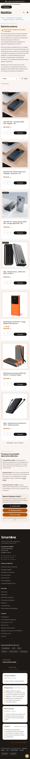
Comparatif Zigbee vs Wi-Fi (8, 583)
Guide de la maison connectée (9, 566)
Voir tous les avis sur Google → (19, 742)
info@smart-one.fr (6, 552)
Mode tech (4, 603)
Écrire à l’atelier (16, 514)
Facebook (4, 753)
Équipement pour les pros (8, 628)
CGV (7, 750)
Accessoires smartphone (7, 600)
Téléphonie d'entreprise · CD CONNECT (11, 630)
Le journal (3, 636)
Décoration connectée (7, 597)
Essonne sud (24, 651)
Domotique (4, 592)
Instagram (13, 753)
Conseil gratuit (5, 617)
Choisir (10, 79)
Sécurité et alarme (6, 575)
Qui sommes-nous (6, 633)
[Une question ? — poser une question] (27, 756)
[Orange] (6, 326)
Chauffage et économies (7, 572)
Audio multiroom (5, 578)
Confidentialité (14, 750)
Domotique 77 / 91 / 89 (7, 622)
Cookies (21, 750)
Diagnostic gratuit (16, 510)
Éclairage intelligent (6, 569)
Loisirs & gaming (5, 605)
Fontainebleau (5, 648)
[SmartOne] (6, 12)
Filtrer (24, 79)
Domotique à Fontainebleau (8, 619)
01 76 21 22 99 (16, 506)
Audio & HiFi (4, 594)
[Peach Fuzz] (10, 326)
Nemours (4, 651)
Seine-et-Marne (14, 651)
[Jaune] (4, 326)
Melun (19, 648)
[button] (24, 12)
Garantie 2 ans (5, 625)
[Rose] (8, 326)
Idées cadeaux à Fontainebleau (9, 608)
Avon (13, 648)
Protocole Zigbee (5, 580)
